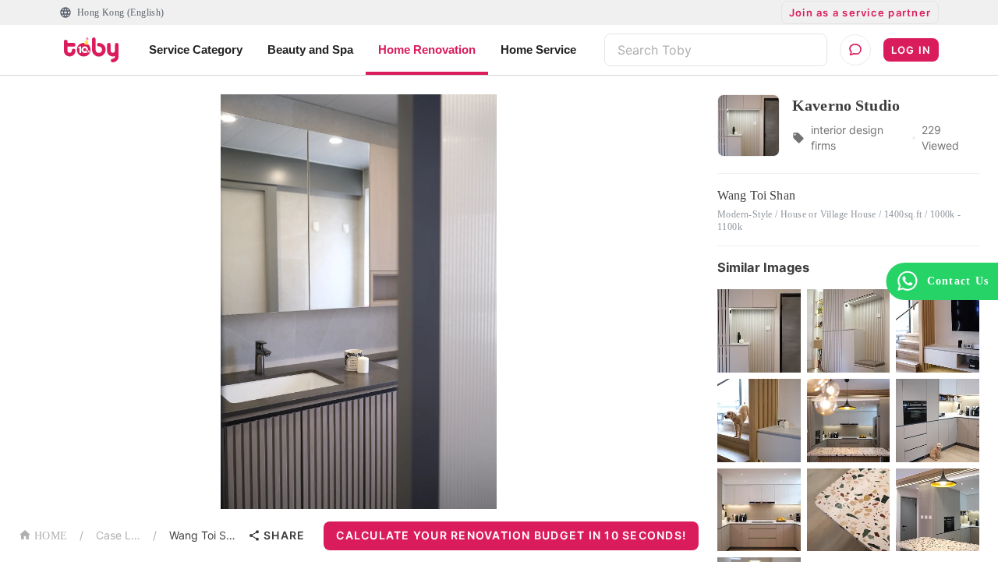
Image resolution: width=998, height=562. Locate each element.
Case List (118, 535)
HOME (50, 536)
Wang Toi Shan (205, 535)
